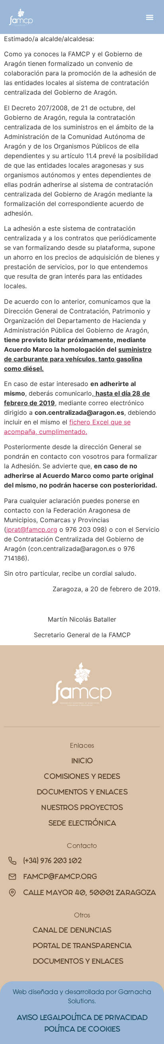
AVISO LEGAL (39, 1017)
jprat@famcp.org (31, 529)
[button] (150, 17)
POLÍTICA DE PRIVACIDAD (104, 1017)
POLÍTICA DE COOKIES (82, 1029)
